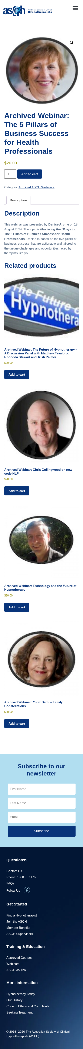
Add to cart (29, 174)
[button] (75, 8)
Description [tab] (18, 200)
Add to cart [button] (17, 374)
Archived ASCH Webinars (36, 187)
